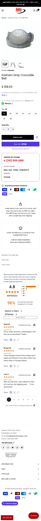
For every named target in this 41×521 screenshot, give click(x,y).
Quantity (5, 125)
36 (10, 113)
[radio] (29, 286)
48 (11, 119)
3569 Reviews (13, 296)
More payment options (20, 149)
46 (4, 119)
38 (17, 113)
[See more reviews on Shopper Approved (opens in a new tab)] (18, 340)
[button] (37, 137)
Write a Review (20, 317)
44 (36, 113)
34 (4, 113)
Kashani (11, 70)
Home (4, 18)
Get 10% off (7, 518)
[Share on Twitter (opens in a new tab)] (14, 340)
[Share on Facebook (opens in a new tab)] (11, 340)
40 (23, 113)
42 (29, 113)
